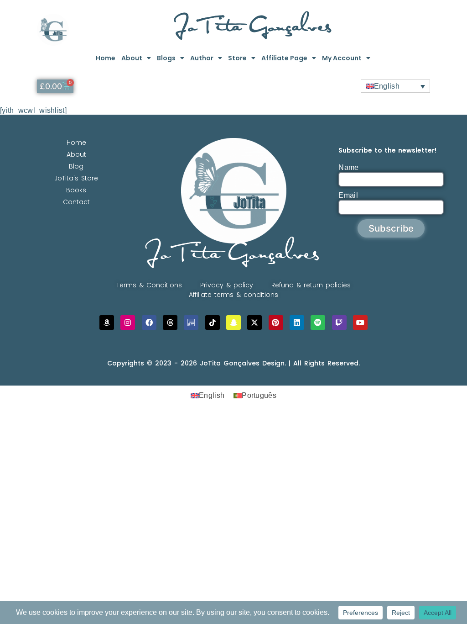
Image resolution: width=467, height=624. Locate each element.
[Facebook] (149, 322)
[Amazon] (106, 322)
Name (348, 167)
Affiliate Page (284, 58)
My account (342, 58)
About (131, 58)
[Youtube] (360, 322)
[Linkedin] (297, 322)
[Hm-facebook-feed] (191, 322)
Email (348, 195)
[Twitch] (339, 322)
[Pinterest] (276, 322)
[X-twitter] (254, 322)
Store (237, 58)
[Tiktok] (212, 322)
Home (105, 58)
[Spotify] (318, 322)
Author (201, 58)
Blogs (166, 58)
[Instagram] (127, 322)
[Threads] (170, 322)
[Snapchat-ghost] (233, 322)
